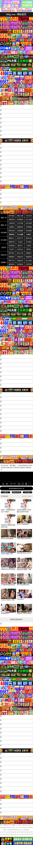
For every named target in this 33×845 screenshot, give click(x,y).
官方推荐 (4, 240)
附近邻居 (12, 230)
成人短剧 (29, 260)
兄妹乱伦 (20, 260)
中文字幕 (20, 223)
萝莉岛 (29, 249)
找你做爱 (29, 230)
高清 (19, 484)
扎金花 (20, 242)
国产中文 (12, 260)
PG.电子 (27, 492)
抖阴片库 (4, 255)
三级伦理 (12, 223)
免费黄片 (29, 253)
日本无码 (29, 216)
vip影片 (5, 492)
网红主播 (20, 216)
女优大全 (20, 249)
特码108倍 (16, 492)
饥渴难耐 (20, 230)
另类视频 (29, 227)
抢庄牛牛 (20, 238)
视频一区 (4, 217)
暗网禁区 (12, 257)
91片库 (11, 249)
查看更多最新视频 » (16, 619)
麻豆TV (20, 245)
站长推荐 (4, 232)
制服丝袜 (20, 227)
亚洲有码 (12, 219)
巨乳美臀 (29, 223)
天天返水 (29, 242)
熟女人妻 (20, 253)
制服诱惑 (29, 257)
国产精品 (12, 216)
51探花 (28, 245)
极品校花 (12, 264)
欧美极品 (20, 219)
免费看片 (4, 262)
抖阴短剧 (20, 264)
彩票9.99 (12, 242)
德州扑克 (29, 238)
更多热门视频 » (27, 496)
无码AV (3, 247)
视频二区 (4, 225)
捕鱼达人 (12, 238)
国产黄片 (12, 253)
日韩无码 (29, 264)
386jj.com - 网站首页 (16, 14)
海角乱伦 (20, 257)
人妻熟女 (12, 227)
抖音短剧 (12, 245)
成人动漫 (29, 219)
